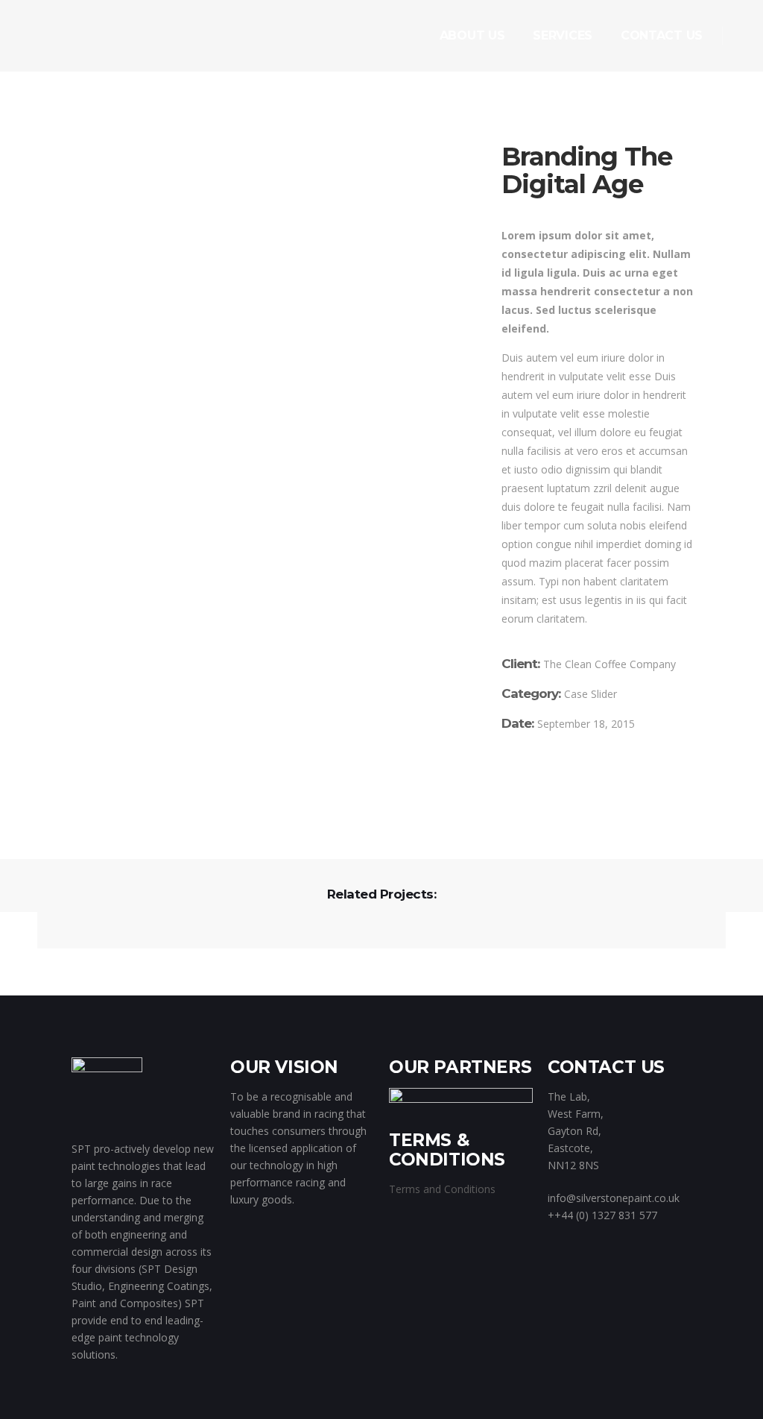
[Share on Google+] (550, 795)
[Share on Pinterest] (593, 795)
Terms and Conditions (442, 1189)
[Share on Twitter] (528, 795)
